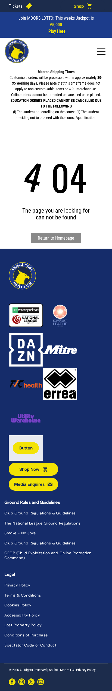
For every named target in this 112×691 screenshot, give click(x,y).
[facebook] (12, 682)
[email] (40, 682)
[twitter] (31, 682)
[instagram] (21, 682)
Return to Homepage (56, 238)
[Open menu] (101, 51)
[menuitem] (15, 6)
